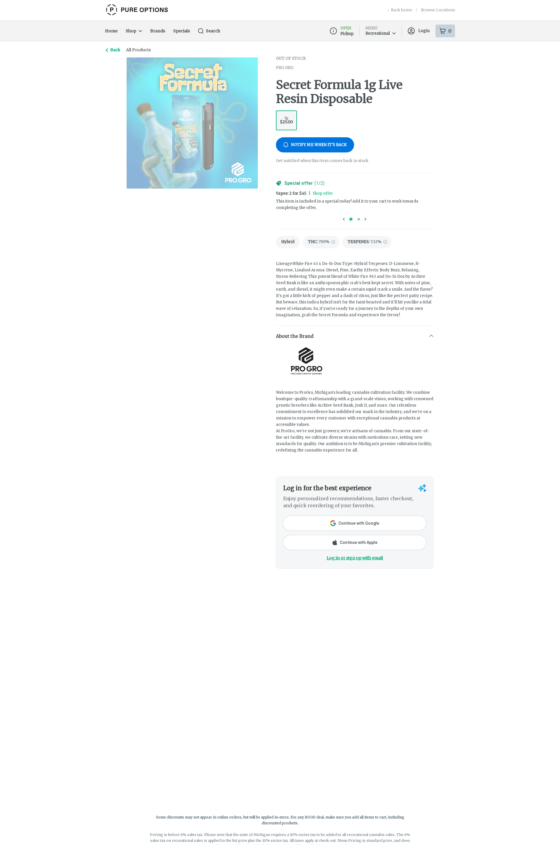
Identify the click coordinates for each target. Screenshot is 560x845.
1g (286, 120)
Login (424, 30)
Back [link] (115, 49)
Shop (131, 31)
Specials (181, 31)
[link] (288, 242)
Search (213, 31)
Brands (157, 31)
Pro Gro (284, 67)
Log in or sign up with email (355, 558)
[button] (354, 336)
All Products (138, 50)
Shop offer (323, 193)
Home (111, 31)
